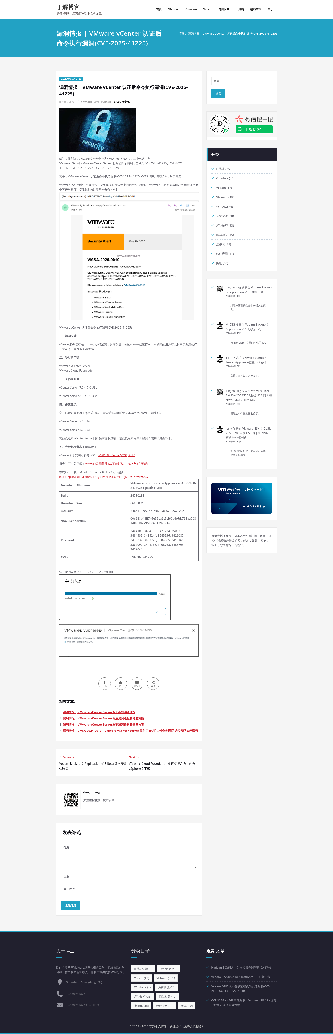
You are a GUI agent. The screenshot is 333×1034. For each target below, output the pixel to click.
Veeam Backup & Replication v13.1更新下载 (240, 977)
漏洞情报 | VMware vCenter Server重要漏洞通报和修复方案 (103, 724)
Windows (222, 206)
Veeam (207, 9)
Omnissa (191, 9)
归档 (241, 9)
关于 (270, 9)
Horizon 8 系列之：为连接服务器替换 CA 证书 (241, 967)
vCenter (106, 102)
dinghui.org (233, 287)
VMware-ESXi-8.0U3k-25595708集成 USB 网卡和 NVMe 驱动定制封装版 (249, 395)
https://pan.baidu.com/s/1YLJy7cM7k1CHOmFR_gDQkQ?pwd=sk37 (104, 477)
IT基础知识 (223, 169)
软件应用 (222, 254)
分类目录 (224, 9)
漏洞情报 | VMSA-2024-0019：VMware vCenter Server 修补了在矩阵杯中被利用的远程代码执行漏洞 (130, 730)
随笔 (219, 263)
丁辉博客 (68, 7)
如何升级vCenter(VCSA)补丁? (116, 455)
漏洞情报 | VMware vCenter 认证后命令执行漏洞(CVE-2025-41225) (232, 33)
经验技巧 (222, 225)
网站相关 (222, 235)
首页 (159, 9)
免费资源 (222, 216)
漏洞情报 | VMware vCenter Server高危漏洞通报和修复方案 (103, 718)
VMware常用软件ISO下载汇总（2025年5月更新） (117, 464)
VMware (173, 9)
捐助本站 (255, 9)
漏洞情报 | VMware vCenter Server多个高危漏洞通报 (99, 712)
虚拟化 (220, 244)
